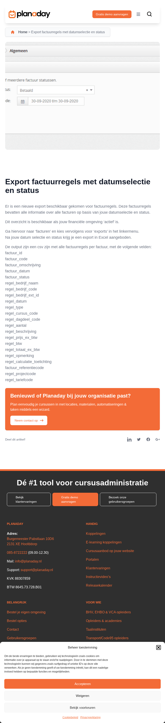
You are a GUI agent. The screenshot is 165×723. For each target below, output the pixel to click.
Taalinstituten (96, 629)
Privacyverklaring (90, 717)
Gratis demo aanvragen (112, 14)
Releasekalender (99, 585)
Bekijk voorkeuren (82, 707)
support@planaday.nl (37, 570)
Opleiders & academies (104, 621)
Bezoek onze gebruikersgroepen (121, 499)
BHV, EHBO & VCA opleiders (108, 612)
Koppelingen (95, 533)
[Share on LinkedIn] (129, 439)
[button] (158, 647)
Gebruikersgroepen (21, 638)
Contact (13, 629)
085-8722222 (17, 552)
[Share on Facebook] (148, 439)
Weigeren (82, 696)
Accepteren (83, 684)
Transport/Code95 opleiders (107, 638)
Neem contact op (26, 420)
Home (23, 32)
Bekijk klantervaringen (26, 499)
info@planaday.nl (28, 561)
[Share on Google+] (158, 439)
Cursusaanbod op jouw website (110, 551)
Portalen (92, 559)
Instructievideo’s (98, 577)
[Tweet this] (139, 439)
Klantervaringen (98, 568)
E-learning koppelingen (104, 542)
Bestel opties (17, 621)
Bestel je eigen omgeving (26, 612)
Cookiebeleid (70, 717)
